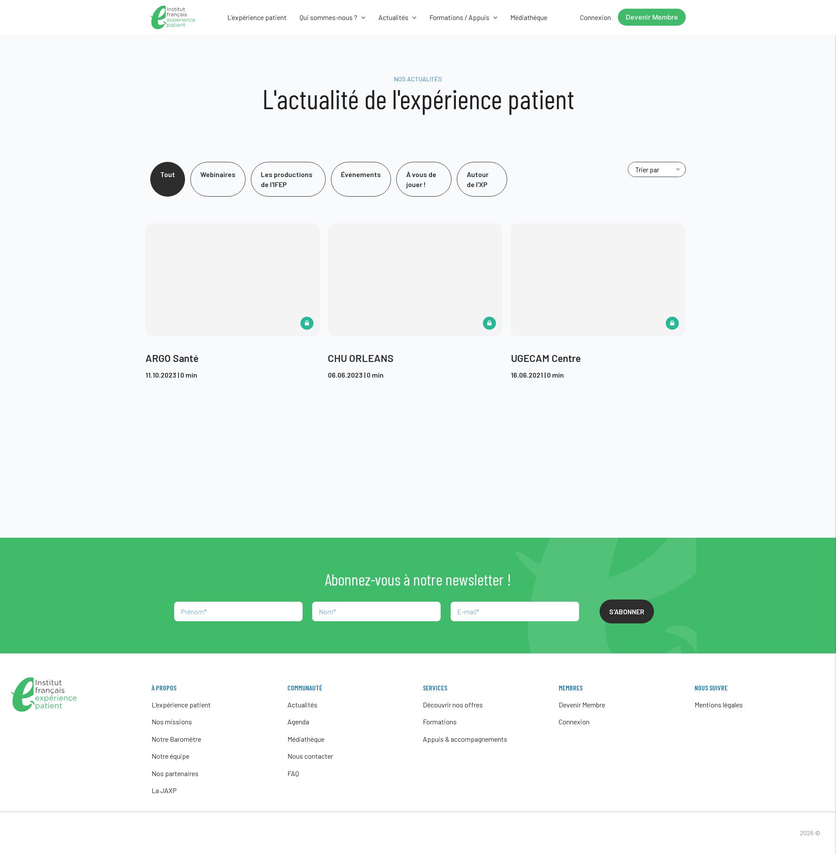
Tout (167, 174)
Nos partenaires (175, 773)
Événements (361, 174)
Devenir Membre (652, 17)
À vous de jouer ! (421, 179)
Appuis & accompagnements (465, 739)
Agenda (298, 721)
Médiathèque (528, 17)
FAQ (293, 773)
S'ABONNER (626, 611)
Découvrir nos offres (453, 704)
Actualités (302, 704)
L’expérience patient (257, 17)
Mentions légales (718, 704)
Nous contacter (310, 756)
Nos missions (172, 721)
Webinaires (218, 174)
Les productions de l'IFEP (287, 179)
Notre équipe (170, 756)
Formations (440, 721)
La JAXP (164, 790)
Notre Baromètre (176, 739)
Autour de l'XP (478, 179)
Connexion (595, 17)
